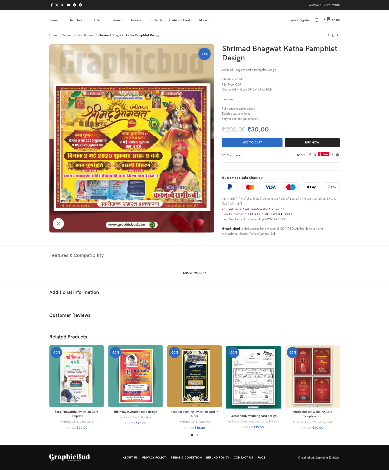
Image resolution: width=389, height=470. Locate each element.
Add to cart (252, 142)
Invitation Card (69, 422)
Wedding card (258, 422)
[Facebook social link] (51, 5)
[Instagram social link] (62, 5)
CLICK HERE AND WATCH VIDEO (271, 214)
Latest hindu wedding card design (254, 416)
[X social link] (57, 5)
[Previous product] (328, 35)
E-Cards (274, 422)
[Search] (316, 20)
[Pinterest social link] (74, 5)
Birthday (145, 418)
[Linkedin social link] (332, 155)
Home (53, 35)
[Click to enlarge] (58, 223)
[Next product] (337, 35)
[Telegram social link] (80, 5)
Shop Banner (85, 35)
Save (325, 154)
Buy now (312, 142)
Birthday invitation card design (135, 412)
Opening (204, 422)
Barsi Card (86, 422)
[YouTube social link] (68, 5)
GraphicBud (231, 228)
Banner (67, 35)
